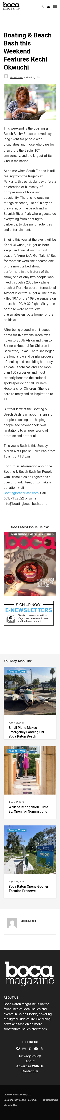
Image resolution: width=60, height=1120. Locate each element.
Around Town (17, 671)
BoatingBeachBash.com (21, 493)
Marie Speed (16, 77)
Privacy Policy (30, 1056)
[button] (55, 6)
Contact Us (30, 1071)
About (29, 1061)
